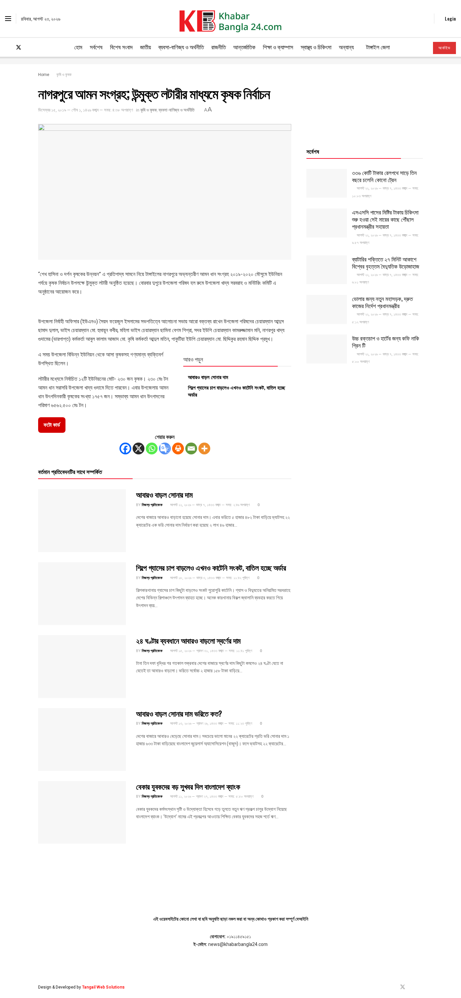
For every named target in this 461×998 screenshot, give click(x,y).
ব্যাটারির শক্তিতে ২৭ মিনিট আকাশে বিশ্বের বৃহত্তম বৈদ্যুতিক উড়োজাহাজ (385, 262)
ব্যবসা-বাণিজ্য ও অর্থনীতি (181, 47)
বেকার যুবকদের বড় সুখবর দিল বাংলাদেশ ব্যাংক (188, 786)
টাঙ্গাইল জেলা (378, 47)
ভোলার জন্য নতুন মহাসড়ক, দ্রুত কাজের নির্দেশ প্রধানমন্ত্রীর (382, 302)
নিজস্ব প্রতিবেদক (152, 505)
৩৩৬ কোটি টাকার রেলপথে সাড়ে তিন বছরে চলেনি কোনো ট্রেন (384, 176)
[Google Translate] (165, 448)
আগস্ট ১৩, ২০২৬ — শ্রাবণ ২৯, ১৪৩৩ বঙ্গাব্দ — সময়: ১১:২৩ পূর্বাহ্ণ (210, 723)
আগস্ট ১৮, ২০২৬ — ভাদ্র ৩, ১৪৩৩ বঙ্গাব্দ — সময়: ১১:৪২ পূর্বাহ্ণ (209, 578)
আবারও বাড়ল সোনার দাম (208, 376)
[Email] (191, 448)
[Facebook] (125, 448)
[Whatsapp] (152, 448)
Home (43, 75)
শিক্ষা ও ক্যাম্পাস (278, 47)
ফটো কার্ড (52, 425)
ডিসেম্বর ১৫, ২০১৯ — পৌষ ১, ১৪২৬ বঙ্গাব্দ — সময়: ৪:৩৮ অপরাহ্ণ (85, 110)
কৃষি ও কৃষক (64, 75)
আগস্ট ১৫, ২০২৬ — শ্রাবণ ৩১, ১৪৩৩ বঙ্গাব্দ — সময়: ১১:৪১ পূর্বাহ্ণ (210, 651)
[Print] (178, 448)
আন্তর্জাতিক (244, 47)
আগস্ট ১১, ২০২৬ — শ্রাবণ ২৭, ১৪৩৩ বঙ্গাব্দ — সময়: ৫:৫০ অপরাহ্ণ (211, 796)
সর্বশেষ (96, 47)
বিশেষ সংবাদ (121, 47)
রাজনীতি (218, 47)
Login (449, 18)
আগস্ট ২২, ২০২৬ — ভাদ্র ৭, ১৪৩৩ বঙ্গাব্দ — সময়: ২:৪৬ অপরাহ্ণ (209, 505)
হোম (78, 47)
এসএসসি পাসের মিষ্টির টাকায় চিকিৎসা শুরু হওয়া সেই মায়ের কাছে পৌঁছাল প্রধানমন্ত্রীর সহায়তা (385, 219)
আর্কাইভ (444, 48)
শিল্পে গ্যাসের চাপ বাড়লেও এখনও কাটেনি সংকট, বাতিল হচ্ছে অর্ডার (236, 390)
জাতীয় (145, 47)
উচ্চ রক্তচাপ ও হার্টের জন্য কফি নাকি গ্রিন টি (385, 341)
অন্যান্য (346, 47)
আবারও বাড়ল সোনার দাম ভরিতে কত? (179, 713)
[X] (138, 448)
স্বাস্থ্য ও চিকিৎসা (316, 47)
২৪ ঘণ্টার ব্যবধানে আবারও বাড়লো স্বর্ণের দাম (188, 640)
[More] (204, 448)
